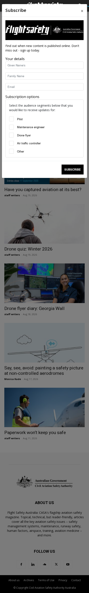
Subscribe (72, 169)
